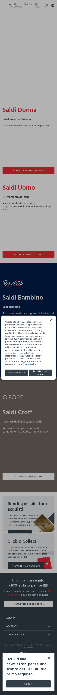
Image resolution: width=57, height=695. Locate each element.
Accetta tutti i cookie (40, 373)
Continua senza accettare (51, 320)
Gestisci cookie (16, 372)
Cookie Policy (29, 364)
